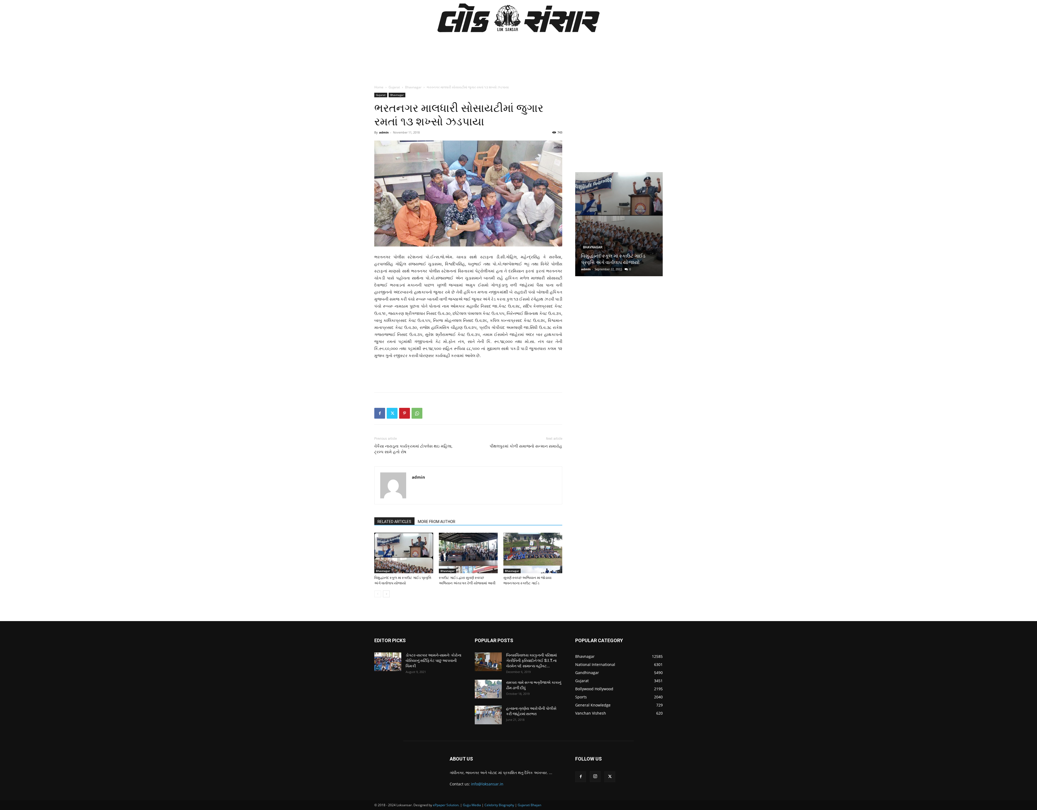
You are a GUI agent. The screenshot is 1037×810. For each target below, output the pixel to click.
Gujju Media (472, 805)
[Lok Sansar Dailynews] (518, 18)
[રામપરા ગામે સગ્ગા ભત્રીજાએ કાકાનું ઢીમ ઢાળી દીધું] (488, 689)
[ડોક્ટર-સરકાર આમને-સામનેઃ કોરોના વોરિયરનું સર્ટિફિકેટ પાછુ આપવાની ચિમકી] (387, 661)
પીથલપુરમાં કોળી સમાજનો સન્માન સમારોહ (526, 446)
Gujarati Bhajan (529, 805)
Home (378, 87)
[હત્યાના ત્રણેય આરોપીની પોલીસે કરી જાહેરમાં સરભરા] (488, 715)
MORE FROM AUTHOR (436, 521)
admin (384, 132)
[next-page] (386, 594)
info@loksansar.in (487, 783)
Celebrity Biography (499, 805)
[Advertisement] (518, 67)
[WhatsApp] (417, 413)
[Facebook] (379, 413)
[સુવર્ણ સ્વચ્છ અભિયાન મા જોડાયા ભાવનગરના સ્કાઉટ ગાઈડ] (532, 553)
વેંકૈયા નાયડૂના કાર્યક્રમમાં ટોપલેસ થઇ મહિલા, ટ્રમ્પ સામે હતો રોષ (413, 449)
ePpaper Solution (446, 805)
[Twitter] (392, 413)
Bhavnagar (413, 87)
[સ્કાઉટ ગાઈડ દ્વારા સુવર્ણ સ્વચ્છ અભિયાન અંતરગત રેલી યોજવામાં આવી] (468, 553)
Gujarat (394, 87)
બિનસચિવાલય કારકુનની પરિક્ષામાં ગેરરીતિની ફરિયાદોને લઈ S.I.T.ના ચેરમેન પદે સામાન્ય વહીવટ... (531, 660)
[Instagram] (595, 776)
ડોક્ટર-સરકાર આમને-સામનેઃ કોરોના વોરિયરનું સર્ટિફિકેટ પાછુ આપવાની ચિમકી (433, 660)
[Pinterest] (404, 413)
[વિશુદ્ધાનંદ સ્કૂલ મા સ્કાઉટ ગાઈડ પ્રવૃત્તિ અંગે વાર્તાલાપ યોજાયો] (403, 553)
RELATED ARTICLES (394, 521)
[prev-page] (377, 594)
